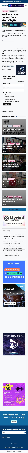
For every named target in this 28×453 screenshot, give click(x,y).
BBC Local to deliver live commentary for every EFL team (13, 241)
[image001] (14, 394)
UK (14, 1)
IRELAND (17, 1)
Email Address (7, 83)
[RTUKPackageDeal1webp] (14, 24)
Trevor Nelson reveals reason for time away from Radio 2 (13, 236)
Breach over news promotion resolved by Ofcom (12, 200)
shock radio (11, 111)
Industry (10, 196)
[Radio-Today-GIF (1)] (14, 271)
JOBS (20, 1)
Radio (10, 126)
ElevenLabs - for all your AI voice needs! (14, 451)
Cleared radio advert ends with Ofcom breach (11, 243)
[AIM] (14, 295)
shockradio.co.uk (10, 66)
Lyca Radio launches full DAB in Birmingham (11, 255)
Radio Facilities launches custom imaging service (12, 250)
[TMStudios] (14, 344)
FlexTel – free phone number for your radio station (14, 447)
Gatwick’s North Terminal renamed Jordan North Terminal (13, 234)
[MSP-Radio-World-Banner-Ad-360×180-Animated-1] (14, 220)
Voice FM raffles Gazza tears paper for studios (12, 183)
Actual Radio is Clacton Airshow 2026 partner (11, 253)
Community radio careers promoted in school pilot (11, 165)
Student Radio (13, 11)
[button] (25, 433)
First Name (6, 88)
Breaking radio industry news (10, 94)
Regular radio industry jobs (10, 99)
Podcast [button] (14, 421)
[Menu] (25, 5)
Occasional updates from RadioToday (12, 101)
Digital (17, 143)
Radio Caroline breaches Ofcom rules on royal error (12, 238)
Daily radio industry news (9, 96)
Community (5, 11)
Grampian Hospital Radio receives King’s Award (11, 245)
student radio (4, 111)
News (5, 126)
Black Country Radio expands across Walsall (12, 147)
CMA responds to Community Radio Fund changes (12, 130)
